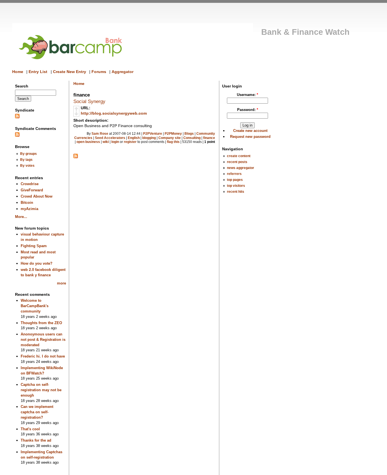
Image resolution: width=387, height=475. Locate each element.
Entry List (38, 71)
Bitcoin (27, 202)
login (115, 142)
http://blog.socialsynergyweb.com (114, 113)
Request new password (250, 136)
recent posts (237, 162)
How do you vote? (36, 263)
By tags (26, 159)
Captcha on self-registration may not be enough (41, 389)
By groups (28, 153)
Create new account (250, 131)
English (134, 138)
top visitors (236, 185)
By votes (27, 165)
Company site (169, 138)
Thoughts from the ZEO (41, 323)
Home (17, 71)
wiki (106, 142)
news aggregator (240, 168)
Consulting (192, 138)
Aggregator (122, 71)
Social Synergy (89, 101)
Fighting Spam (34, 246)
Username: (247, 95)
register (130, 142)
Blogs (189, 133)
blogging (149, 138)
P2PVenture (152, 133)
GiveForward (32, 190)
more (61, 283)
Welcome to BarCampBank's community (34, 305)
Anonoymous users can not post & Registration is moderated (43, 339)
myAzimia (29, 209)
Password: (247, 110)
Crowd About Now (36, 196)
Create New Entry (69, 71)
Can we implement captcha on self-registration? (37, 412)
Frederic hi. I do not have (43, 356)
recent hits (235, 191)
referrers (234, 174)
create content (238, 156)
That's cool (30, 429)
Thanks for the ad (36, 440)
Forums (99, 71)
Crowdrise (30, 184)
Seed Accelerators (110, 138)
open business (88, 142)
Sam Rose (100, 133)
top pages (235, 179)
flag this (173, 142)
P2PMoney (173, 133)
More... (21, 217)
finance (209, 138)
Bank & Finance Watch (305, 32)
